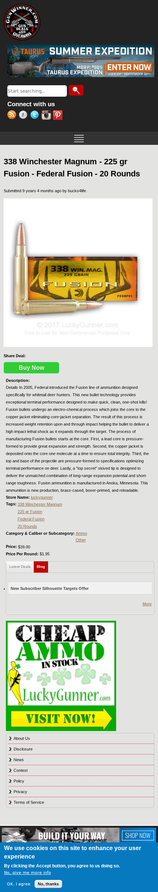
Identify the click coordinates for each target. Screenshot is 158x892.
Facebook (24, 115)
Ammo (81, 533)
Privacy (20, 791)
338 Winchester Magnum (40, 504)
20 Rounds (27, 526)
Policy (19, 781)
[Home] (22, 22)
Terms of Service (29, 802)
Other (81, 540)
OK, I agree (18, 884)
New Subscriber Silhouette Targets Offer (50, 588)
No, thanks (48, 884)
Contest (21, 770)
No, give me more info (27, 872)
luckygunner (42, 497)
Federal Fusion (31, 519)
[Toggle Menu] (79, 137)
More (147, 604)
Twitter (36, 115)
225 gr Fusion (30, 511)
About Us (22, 738)
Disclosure (23, 749)
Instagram (47, 115)
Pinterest (58, 115)
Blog (42, 567)
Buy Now (31, 368)
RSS (13, 115)
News (19, 759)
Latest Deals (19, 567)
